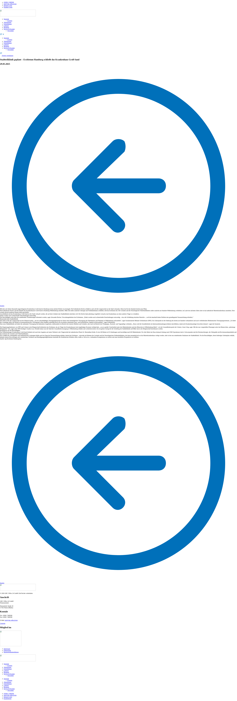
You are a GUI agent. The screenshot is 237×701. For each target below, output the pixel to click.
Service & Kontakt (9, 29)
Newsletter (10, 31)
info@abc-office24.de (11, 620)
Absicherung (7, 22)
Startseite (6, 19)
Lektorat (6, 26)
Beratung (6, 27)
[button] (118, 34)
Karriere (9, 21)
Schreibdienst (8, 24)
